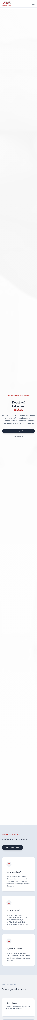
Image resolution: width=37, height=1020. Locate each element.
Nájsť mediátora (12, 847)
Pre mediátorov (18, 436)
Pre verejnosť (18, 431)
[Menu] (33, 3)
